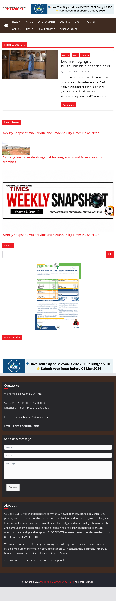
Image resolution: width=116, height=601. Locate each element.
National (85, 55)
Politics (91, 21)
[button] (19, 22)
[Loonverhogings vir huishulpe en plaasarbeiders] (30, 64)
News (15, 21)
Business (65, 21)
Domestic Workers (84, 72)
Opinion (16, 29)
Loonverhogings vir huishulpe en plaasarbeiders (85, 63)
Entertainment (46, 21)
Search (110, 254)
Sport (78, 21)
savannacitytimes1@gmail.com (30, 417)
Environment (47, 29)
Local (75, 55)
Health (30, 29)
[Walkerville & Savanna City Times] (6, 25)
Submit (13, 487)
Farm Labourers (99, 72)
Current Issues (68, 29)
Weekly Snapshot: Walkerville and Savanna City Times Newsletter (50, 133)
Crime (29, 21)
